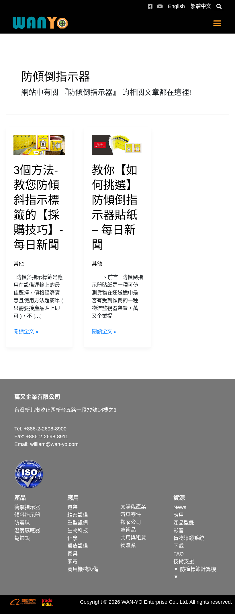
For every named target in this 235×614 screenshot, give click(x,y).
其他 (18, 264)
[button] (219, 6)
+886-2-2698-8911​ (47, 436)
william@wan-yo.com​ (54, 444)
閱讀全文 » (25, 331)
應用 (73, 498)
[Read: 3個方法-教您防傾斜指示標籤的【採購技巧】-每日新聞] (39, 144)
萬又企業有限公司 (37, 397)
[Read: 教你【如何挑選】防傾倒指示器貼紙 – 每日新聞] (117, 144)
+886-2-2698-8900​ (45, 429)
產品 (20, 498)
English (176, 6)
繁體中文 (201, 6)
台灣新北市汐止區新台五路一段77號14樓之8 (65, 410)
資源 (179, 498)
